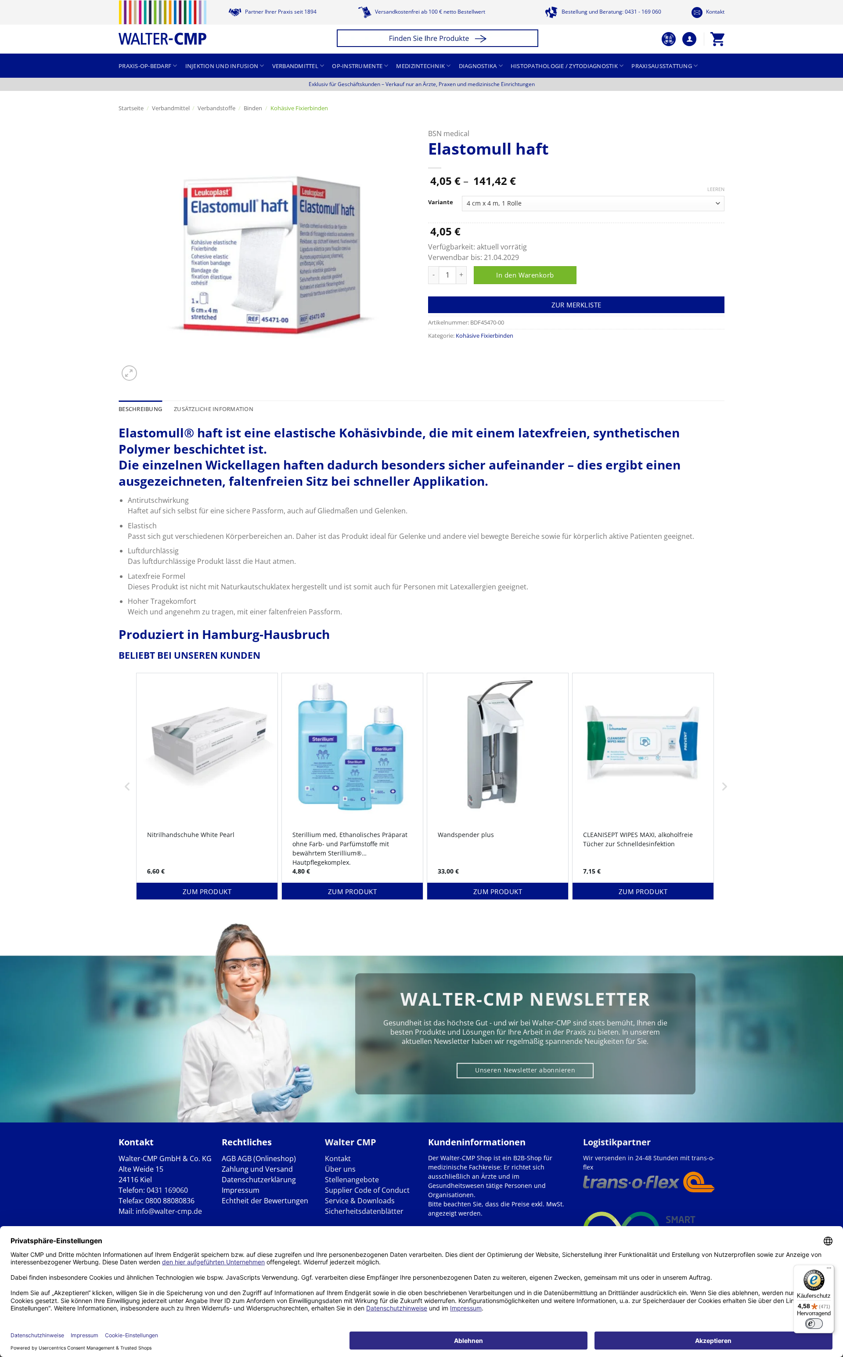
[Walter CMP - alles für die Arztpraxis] (162, 22)
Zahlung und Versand (257, 1169)
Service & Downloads (360, 1200)
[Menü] (829, 1270)
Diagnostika (478, 66)
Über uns (340, 1169)
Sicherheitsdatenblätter (364, 1211)
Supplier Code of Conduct (367, 1190)
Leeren (715, 189)
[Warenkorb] (717, 39)
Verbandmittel (295, 66)
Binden (253, 108)
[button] (439, 39)
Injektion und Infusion (222, 66)
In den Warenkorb (525, 275)
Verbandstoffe (216, 108)
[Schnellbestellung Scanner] (669, 39)
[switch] (814, 1323)
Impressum (240, 1190)
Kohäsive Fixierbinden (299, 108)
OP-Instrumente (357, 66)
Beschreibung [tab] (140, 409)
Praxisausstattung (661, 66)
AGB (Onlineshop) (267, 1158)
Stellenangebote (352, 1179)
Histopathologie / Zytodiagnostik (564, 66)
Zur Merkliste (576, 304)
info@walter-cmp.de (169, 1211)
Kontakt (714, 11)
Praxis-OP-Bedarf (145, 66)
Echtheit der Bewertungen (265, 1200)
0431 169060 (167, 1190)
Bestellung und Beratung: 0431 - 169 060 (610, 11)
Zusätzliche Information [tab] (213, 409)
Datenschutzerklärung (259, 1179)
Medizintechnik (420, 66)
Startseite (131, 108)
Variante (440, 202)
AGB (229, 1158)
